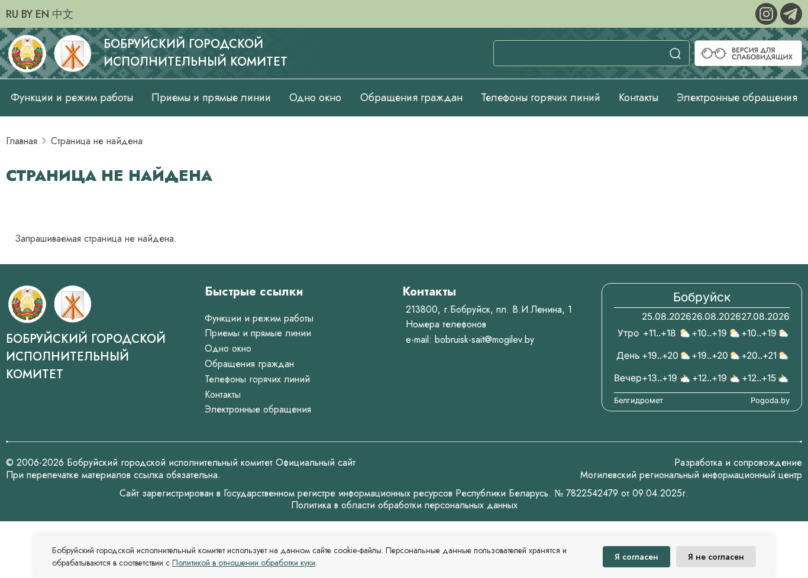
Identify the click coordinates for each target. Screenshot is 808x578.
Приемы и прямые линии (211, 97)
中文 (62, 14)
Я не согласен (716, 557)
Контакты (638, 97)
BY (27, 14)
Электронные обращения (737, 97)
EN (42, 14)
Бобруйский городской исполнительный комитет (195, 52)
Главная (21, 141)
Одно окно (315, 97)
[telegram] (791, 13)
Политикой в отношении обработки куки (243, 563)
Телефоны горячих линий (540, 97)
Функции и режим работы (72, 97)
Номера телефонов (446, 324)
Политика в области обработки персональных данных (404, 505)
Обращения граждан (411, 97)
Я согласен (636, 557)
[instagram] (767, 13)
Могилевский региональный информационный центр (691, 475)
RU (12, 14)
